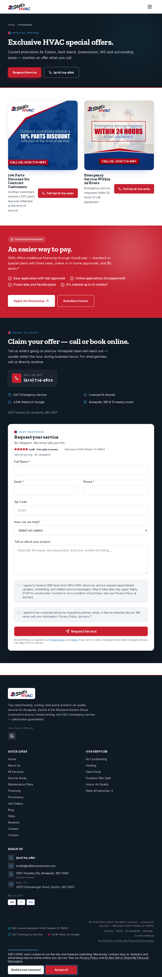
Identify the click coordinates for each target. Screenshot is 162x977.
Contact (13, 835)
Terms (74, 639)
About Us (14, 765)
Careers (13, 829)
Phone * (88, 481)
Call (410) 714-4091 (60, 193)
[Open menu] (149, 6)
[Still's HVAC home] (19, 6)
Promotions (16, 797)
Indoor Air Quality (97, 784)
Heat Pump (93, 772)
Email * (19, 481)
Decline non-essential (26, 969)
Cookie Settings (144, 935)
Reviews (14, 822)
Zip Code (20, 501)
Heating (91, 765)
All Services (16, 772)
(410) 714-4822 (64, 72)
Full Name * (22, 461)
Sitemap (148, 930)
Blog (11, 810)
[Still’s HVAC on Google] (12, 736)
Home (11, 24)
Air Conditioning (96, 759)
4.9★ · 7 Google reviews (43, 449)
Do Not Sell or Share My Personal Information (126, 940)
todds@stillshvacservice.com (36, 866)
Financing (14, 791)
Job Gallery (15, 803)
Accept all (61, 969)
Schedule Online (75, 301)
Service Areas (17, 778)
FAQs (11, 816)
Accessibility (133, 930)
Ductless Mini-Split (98, 778)
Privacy (108, 930)
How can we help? (27, 522)
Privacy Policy (57, 639)
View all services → (99, 791)
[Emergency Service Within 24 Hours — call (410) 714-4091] (119, 135)
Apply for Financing (28, 301)
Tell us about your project (32, 541)
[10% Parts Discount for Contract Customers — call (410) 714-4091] (43, 135)
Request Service (25, 72)
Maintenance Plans (20, 784)
